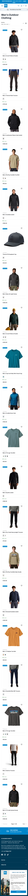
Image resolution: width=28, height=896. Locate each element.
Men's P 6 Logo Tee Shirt (9, 453)
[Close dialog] (26, 871)
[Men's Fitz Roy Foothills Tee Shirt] (14, 160)
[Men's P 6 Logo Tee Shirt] (14, 438)
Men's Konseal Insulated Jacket (10, 611)
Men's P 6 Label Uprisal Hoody (10, 810)
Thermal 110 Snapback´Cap (9, 254)
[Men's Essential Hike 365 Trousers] (14, 676)
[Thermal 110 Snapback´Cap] (14, 239)
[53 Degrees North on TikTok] (7, 854)
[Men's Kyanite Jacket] (14, 477)
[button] (25, 5)
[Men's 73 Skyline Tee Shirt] (14, 636)
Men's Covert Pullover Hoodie (10, 55)
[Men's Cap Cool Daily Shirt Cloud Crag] (14, 358)
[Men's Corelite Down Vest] (14, 398)
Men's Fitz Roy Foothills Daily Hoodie (12, 572)
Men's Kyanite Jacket (8, 492)
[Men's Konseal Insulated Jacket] (14, 596)
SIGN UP (18, 891)
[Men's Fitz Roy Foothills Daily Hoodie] (14, 557)
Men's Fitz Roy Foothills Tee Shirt (11, 175)
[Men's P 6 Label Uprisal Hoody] (14, 795)
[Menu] (2, 5)
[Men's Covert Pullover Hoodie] (14, 41)
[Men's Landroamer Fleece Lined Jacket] (14, 120)
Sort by (2, 22)
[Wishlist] (23, 5)
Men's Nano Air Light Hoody (10, 294)
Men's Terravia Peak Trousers (10, 95)
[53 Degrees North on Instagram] (5, 854)
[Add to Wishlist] (22, 29)
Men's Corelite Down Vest (9, 413)
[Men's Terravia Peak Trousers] (14, 80)
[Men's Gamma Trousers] (14, 755)
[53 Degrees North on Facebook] (2, 854)
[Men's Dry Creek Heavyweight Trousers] (14, 517)
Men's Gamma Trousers (9, 770)
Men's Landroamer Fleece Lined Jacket (12, 135)
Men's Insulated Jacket (8, 214)
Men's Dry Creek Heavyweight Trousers (13, 532)
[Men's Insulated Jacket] (14, 199)
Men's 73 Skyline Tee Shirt (9, 651)
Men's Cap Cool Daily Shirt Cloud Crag (12, 373)
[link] (5, 824)
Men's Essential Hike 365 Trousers (11, 691)
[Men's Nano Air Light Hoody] (14, 279)
